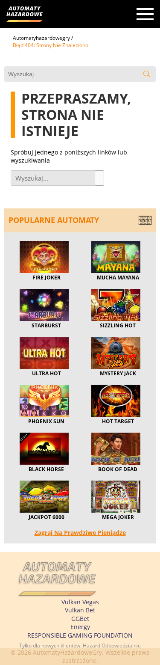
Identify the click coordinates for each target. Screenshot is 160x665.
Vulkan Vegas (80, 602)
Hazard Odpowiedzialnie (112, 645)
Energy (80, 627)
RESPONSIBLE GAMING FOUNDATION (80, 635)
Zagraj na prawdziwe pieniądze (80, 532)
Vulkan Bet (80, 610)
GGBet (80, 619)
